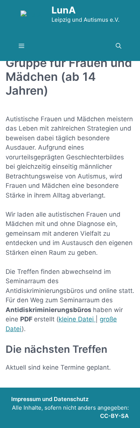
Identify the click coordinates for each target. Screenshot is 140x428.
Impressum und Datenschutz (49, 399)
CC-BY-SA (114, 415)
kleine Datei (77, 319)
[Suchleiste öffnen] (118, 46)
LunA (64, 10)
